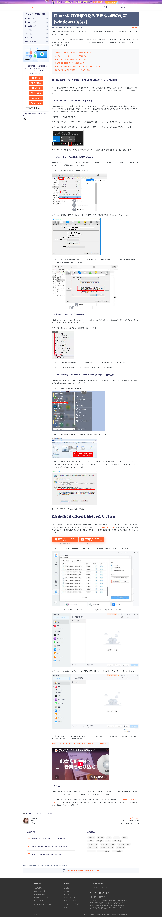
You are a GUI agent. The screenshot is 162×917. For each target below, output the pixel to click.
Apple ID (91, 851)
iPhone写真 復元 (30, 18)
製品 (105, 7)
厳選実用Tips (38, 888)
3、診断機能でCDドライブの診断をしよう (69, 63)
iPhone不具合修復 (40, 894)
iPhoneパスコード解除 (107, 844)
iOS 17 (116, 837)
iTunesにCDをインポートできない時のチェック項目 (73, 52)
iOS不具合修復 (117, 851)
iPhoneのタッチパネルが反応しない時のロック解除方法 (49, 846)
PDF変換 (91, 837)
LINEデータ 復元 (30, 38)
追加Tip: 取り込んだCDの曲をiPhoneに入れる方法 (72, 70)
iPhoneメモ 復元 (30, 22)
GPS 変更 (99, 841)
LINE (108, 841)
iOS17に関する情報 (40, 891)
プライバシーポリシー (71, 901)
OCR (109, 837)
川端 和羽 (57, 27)
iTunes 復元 (29, 34)
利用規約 (67, 891)
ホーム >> (28, 865)
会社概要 (67, 888)
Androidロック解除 (124, 844)
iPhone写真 (117, 841)
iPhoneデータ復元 (103, 851)
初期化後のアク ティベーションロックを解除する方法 (48, 838)
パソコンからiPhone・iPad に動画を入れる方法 (47, 855)
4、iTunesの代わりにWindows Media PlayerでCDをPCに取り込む (78, 66)
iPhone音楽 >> (35, 865)
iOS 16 (91, 841)
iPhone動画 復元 (30, 26)
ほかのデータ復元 (30, 42)
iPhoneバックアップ (107, 847)
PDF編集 (100, 837)
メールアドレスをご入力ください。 (102, 887)
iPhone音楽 (79, 27)
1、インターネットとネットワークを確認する (71, 56)
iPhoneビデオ (93, 847)
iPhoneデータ (93, 844)
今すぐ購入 (37, 83)
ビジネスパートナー (70, 898)
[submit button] (112, 887)
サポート (114, 7)
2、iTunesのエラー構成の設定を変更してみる (71, 59)
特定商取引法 (68, 907)
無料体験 (37, 78)
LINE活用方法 (38, 901)
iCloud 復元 (29, 30)
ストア (123, 7)
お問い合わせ (68, 894)
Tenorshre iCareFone (107, 527)
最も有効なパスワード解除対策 (43, 904)
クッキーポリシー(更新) (71, 904)
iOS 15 (125, 837)
